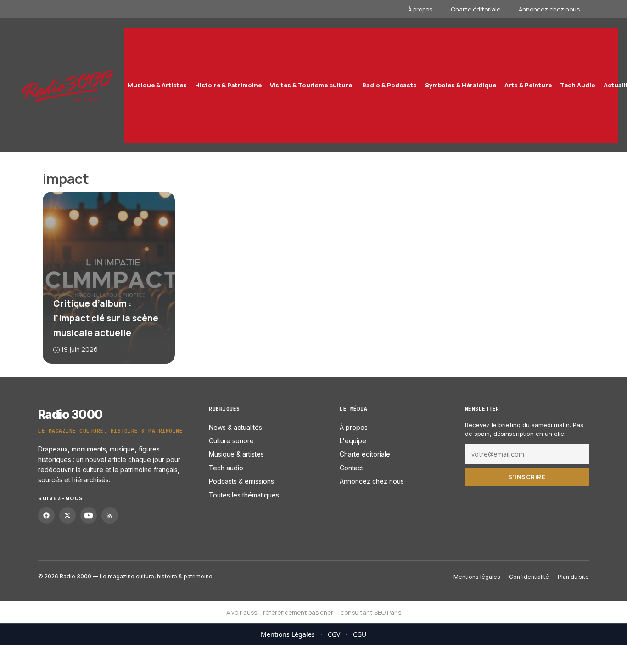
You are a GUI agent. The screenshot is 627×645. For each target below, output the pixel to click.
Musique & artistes (236, 454)
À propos (420, 9)
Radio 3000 (70, 414)
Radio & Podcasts (389, 85)
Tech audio (226, 467)
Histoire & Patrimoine (228, 85)
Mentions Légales (288, 634)
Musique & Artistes (157, 85)
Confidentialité (529, 576)
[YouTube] (88, 515)
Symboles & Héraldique (460, 85)
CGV (334, 634)
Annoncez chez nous (549, 9)
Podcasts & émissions (241, 481)
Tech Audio (577, 85)
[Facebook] (46, 515)
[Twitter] (67, 515)
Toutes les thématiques (244, 494)
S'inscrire (526, 476)
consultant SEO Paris (371, 612)
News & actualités (235, 427)
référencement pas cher (298, 612)
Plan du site (573, 576)
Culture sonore (231, 441)
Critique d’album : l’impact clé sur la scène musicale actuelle (105, 318)
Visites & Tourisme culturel (312, 85)
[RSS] (109, 515)
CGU (359, 634)
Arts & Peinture (528, 85)
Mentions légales (476, 576)
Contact (351, 467)
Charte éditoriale (475, 9)
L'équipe (353, 441)
